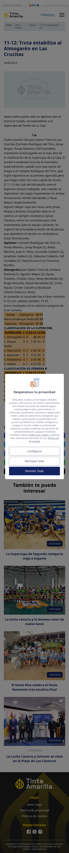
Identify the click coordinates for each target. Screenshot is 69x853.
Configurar (34, 451)
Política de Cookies (39, 434)
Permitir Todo (34, 471)
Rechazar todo (34, 461)
